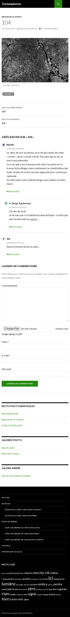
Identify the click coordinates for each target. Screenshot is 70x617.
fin (47, 579)
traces (13, 599)
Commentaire (10, 285)
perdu (4, 589)
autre (4, 573)
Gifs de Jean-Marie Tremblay (16, 475)
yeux (26, 599)
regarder (62, 589)
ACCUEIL (6, 497)
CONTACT (6, 545)
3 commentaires (50, 28)
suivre (52, 594)
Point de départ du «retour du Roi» (22, 527)
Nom (5, 341)
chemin (28, 573)
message (19, 585)
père (31, 588)
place (17, 589)
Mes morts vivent (10, 453)
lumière (8, 583)
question (53, 589)
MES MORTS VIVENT (12, 17)
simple (39, 594)
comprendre (8, 579)
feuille (42, 579)
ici (50, 578)
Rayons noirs (8, 447)
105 (11, 121)
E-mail (6, 355)
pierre (11, 589)
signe (32, 594)
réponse (19, 594)
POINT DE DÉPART (10, 521)
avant (9, 573)
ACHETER (6, 503)
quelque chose (42, 589)
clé (47, 572)
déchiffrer (27, 579)
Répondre (14, 191)
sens (25, 594)
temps (58, 594)
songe (45, 594)
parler (50, 585)
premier (24, 589)
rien (5, 593)
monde (26, 585)
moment (8, 94)
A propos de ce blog (12, 551)
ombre (42, 584)
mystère (33, 584)
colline (54, 573)
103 (12, 109)
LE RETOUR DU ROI (12, 425)
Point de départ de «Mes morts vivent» (24, 539)
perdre (58, 584)
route (13, 594)
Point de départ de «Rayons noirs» (22, 533)
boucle (16, 573)
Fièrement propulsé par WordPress (17, 613)
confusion (18, 579)
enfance (35, 579)
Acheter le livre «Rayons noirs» (21, 515)
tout (5, 599)
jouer (62, 579)
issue (56, 578)
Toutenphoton (11, 4)
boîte (22, 573)
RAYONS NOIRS (10, 413)
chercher (38, 573)
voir (20, 599)
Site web (6, 369)
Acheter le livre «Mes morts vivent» (23, 509)
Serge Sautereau (28, 28)
